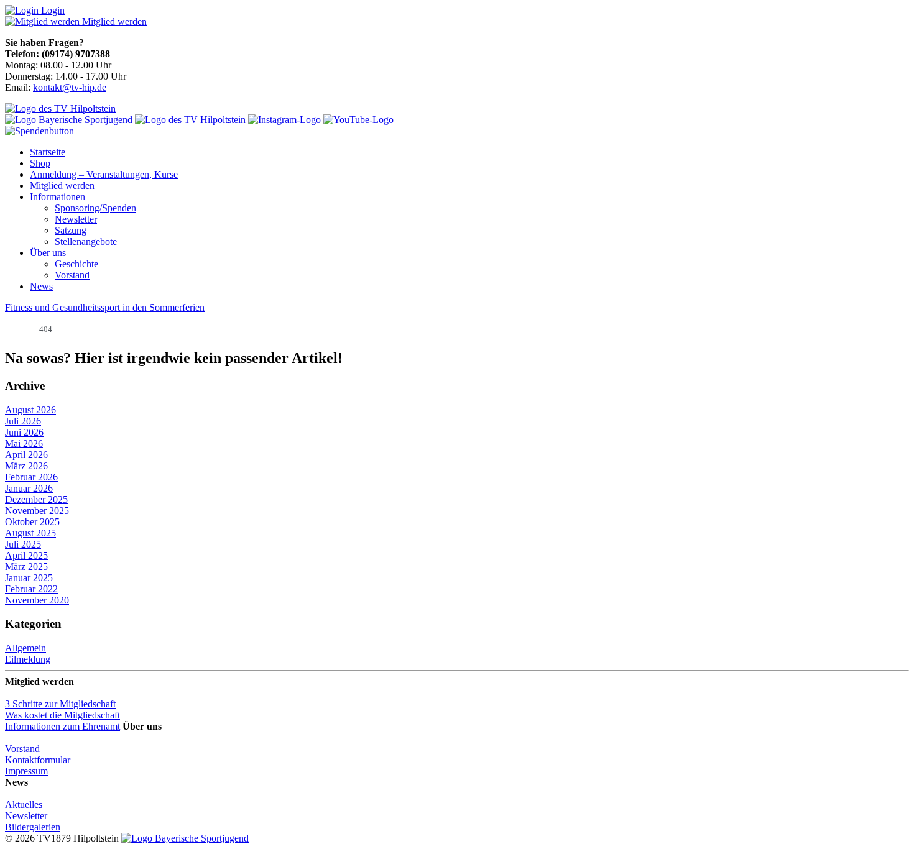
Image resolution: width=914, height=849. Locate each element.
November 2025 (37, 510)
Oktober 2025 (32, 521)
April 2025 (26, 555)
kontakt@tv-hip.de (69, 87)
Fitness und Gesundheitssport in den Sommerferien (105, 307)
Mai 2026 (24, 443)
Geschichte (76, 264)
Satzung (70, 230)
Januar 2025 (29, 577)
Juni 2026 (24, 432)
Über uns (48, 252)
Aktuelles (23, 804)
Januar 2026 (29, 488)
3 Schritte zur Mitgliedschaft (60, 704)
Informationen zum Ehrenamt (62, 726)
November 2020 (37, 600)
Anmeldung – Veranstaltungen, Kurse (104, 174)
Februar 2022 (31, 589)
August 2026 (30, 410)
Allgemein (25, 648)
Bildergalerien (32, 827)
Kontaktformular (37, 760)
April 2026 (26, 454)
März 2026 (26, 466)
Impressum (26, 771)
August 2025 (30, 533)
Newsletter (76, 219)
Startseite (47, 152)
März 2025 (26, 566)
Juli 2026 (23, 421)
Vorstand (72, 275)
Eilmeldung (27, 659)
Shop (40, 163)
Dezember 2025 (36, 499)
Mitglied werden (62, 185)
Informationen (57, 196)
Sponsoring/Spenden (95, 208)
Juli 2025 (23, 544)
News (41, 286)
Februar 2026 (31, 477)
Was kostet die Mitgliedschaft (62, 715)
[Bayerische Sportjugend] (185, 838)
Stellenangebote (86, 241)
